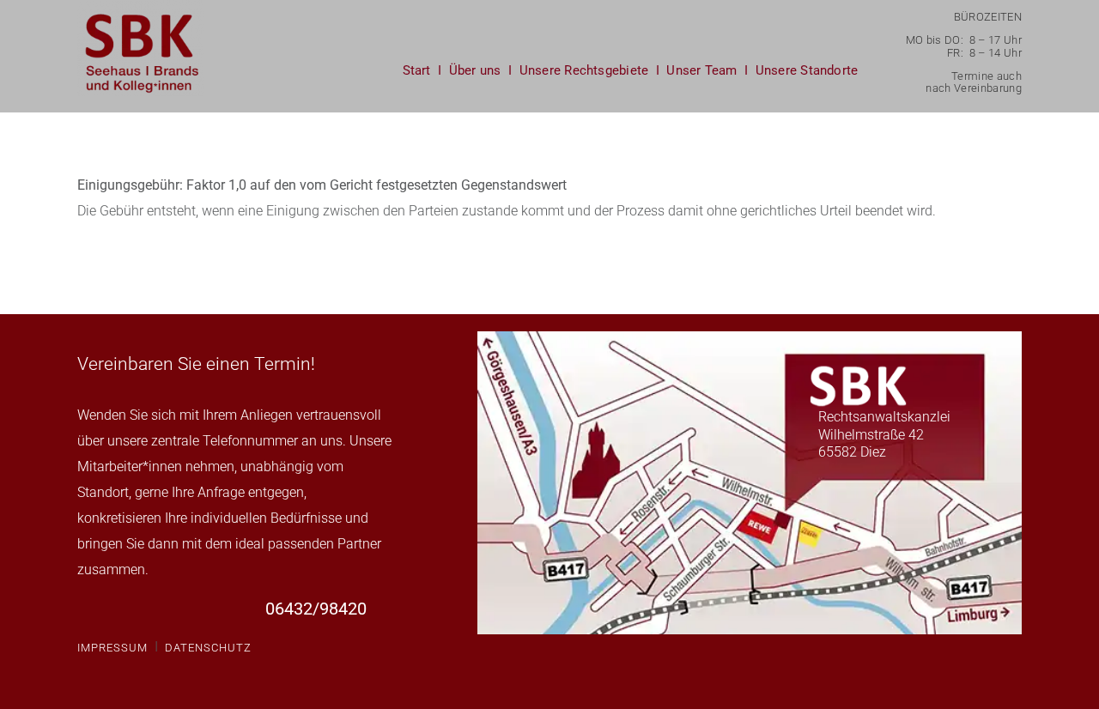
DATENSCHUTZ (208, 647)
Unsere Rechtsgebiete (584, 70)
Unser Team (701, 70)
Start (417, 70)
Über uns (475, 70)
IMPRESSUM (112, 647)
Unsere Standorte (807, 70)
